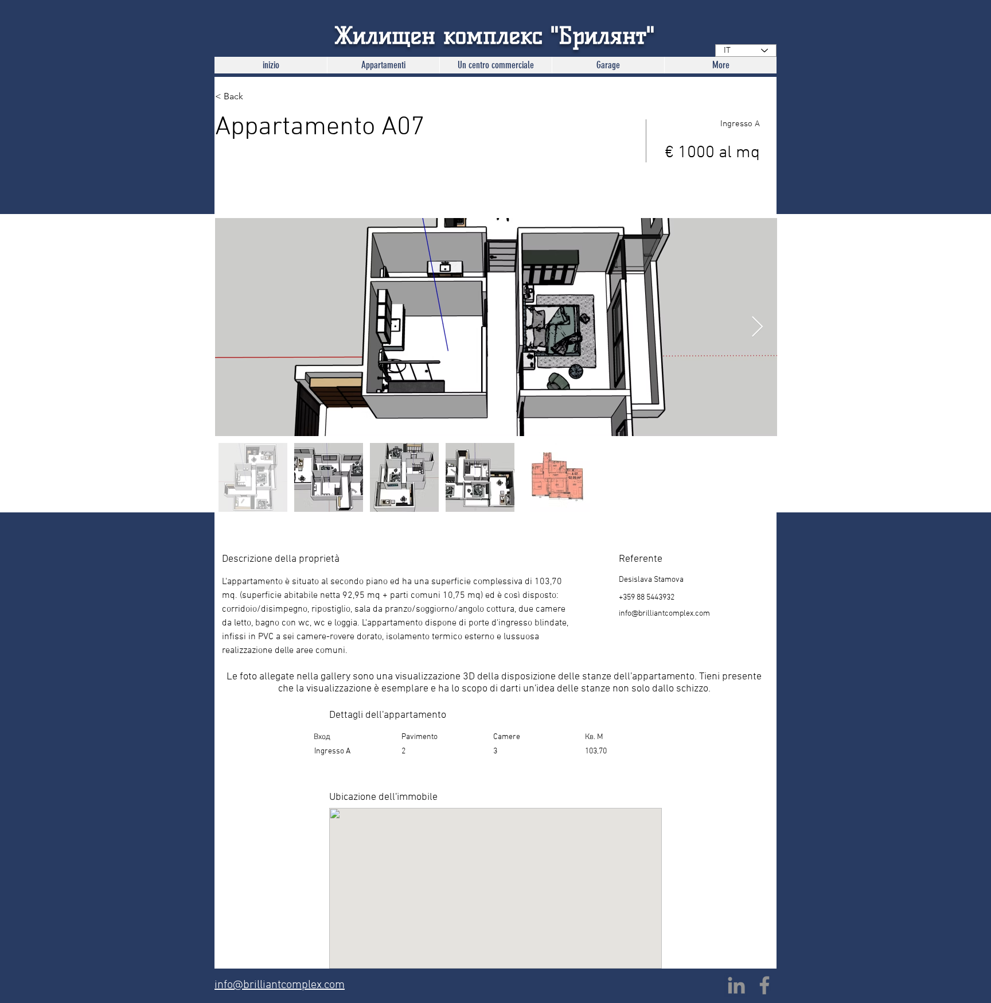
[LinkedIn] (736, 985)
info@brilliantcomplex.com (664, 614)
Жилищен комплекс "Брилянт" (494, 35)
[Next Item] (757, 327)
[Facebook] (764, 985)
